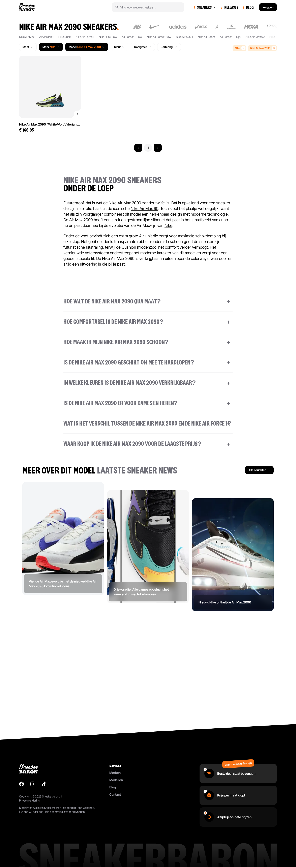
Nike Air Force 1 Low (159, 36)
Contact (115, 794)
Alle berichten (257, 470)
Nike (237, 48)
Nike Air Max (26, 36)
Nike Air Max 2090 (260, 48)
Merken (115, 773)
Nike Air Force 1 (85, 36)
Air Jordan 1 (46, 36)
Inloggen (268, 7)
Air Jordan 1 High (230, 36)
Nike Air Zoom (206, 36)
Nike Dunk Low (108, 36)
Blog (112, 787)
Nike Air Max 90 (255, 36)
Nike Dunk (64, 36)
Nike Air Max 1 (184, 36)
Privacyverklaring (29, 800)
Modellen (116, 780)
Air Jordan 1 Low (132, 36)
